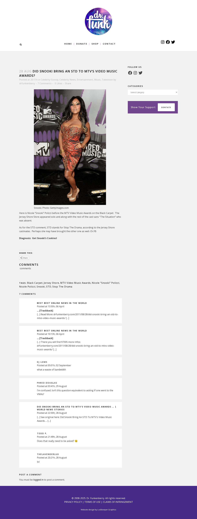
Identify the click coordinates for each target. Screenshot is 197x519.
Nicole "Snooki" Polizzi (105, 282)
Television (107, 79)
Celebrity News (67, 79)
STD (48, 286)
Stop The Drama (62, 286)
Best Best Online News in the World (62, 303)
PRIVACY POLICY (73, 502)
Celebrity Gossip (49, 79)
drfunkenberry (27, 83)
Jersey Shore (51, 282)
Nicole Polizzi (27, 286)
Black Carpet (35, 282)
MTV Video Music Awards (75, 282)
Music (97, 79)
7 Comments (44, 83)
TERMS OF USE (92, 502)
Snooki (41, 286)
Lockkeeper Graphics (106, 509)
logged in (38, 479)
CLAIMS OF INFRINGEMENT (118, 502)
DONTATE (166, 107)
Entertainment (85, 79)
